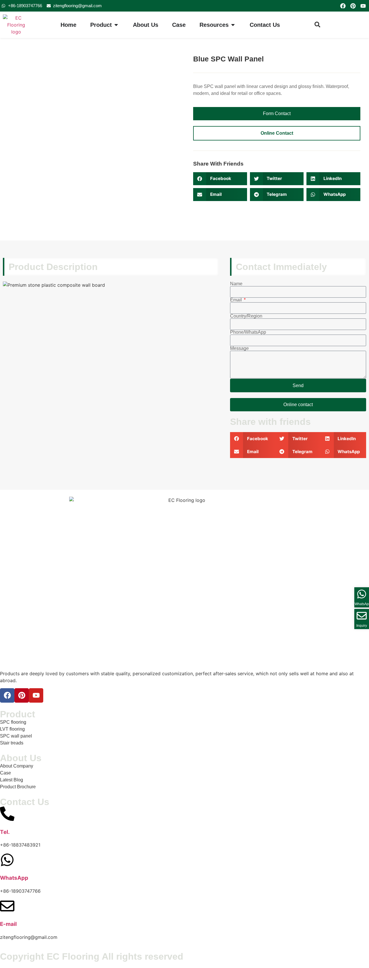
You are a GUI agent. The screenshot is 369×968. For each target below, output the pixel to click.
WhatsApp (14, 878)
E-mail (8, 924)
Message (239, 348)
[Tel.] (7, 813)
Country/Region (246, 316)
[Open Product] (116, 24)
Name (236, 284)
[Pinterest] (353, 5)
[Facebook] (342, 5)
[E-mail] (7, 906)
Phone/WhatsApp (248, 332)
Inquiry (361, 626)
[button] (220, 178)
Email (236, 300)
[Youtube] (363, 5)
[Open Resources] (233, 24)
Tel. (5, 832)
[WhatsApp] (7, 860)
